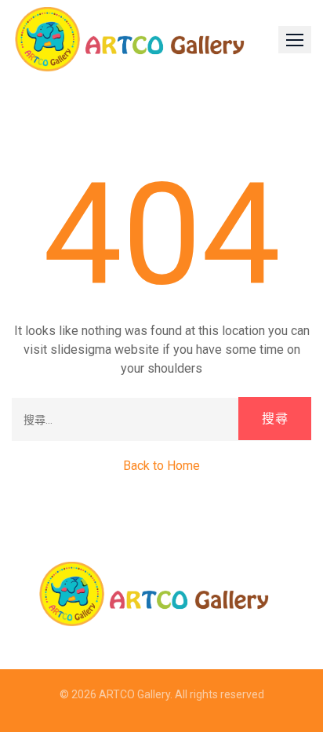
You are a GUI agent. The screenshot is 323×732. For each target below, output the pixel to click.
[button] (294, 39)
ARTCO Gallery (134, 694)
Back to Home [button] (161, 465)
